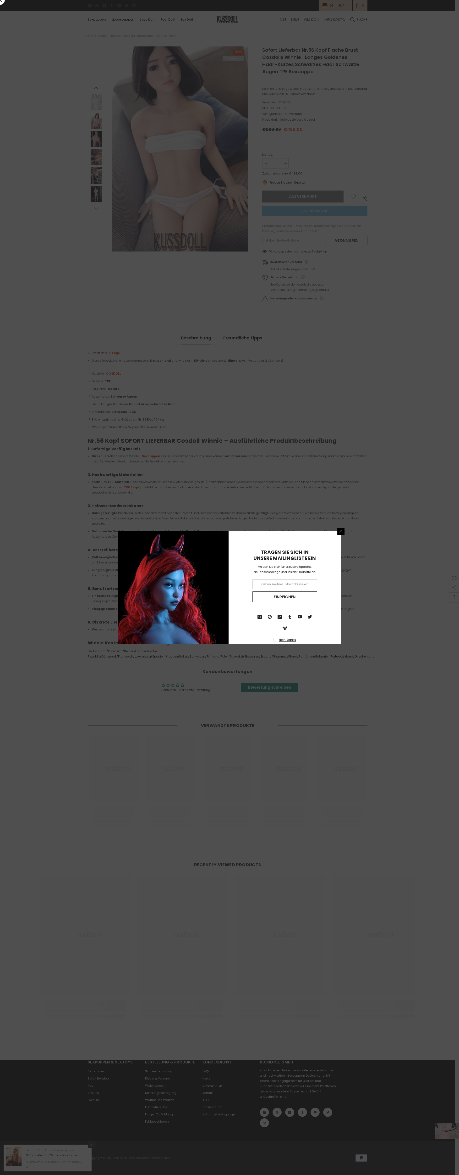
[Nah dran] (341, 531)
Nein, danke (288, 640)
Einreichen (285, 596)
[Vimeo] (286, 628)
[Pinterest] (271, 617)
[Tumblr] (291, 617)
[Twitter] (311, 617)
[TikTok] (281, 617)
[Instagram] (261, 617)
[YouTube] (301, 617)
